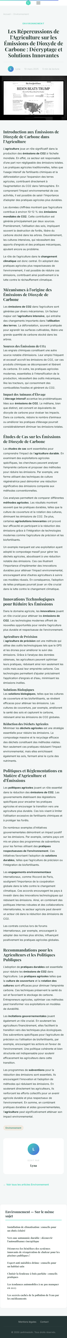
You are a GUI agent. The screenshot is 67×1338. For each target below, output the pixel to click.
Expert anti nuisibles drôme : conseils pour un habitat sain (31, 1264)
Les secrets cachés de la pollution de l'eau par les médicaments (33, 1297)
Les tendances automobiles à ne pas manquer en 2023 (33, 1286)
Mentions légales (27, 1321)
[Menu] (38, 3)
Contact (44, 1321)
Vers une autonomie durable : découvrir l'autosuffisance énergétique (30, 1239)
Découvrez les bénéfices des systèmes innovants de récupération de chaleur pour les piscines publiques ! (33, 1252)
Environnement (21, 14)
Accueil (7, 14)
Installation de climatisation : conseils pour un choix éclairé (31, 1228)
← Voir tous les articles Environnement (26, 1184)
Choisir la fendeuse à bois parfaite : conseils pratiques (32, 1275)
